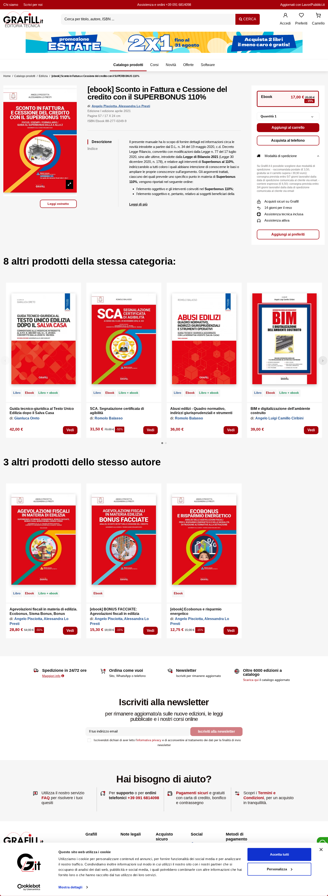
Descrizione (102, 142)
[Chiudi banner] (321, 849)
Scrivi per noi (32, 4)
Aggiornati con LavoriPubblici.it (302, 4)
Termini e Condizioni (259, 795)
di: (89, 106)
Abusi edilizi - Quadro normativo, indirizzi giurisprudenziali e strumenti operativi (201, 413)
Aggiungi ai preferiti (288, 234)
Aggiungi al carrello (288, 127)
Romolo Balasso (109, 418)
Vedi (70, 430)
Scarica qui (251, 680)
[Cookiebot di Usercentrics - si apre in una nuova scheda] (28, 887)
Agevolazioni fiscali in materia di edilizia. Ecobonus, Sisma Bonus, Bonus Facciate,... (43, 613)
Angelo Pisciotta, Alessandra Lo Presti (121, 106)
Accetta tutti (279, 854)
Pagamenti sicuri (192, 793)
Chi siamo (10, 4)
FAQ (46, 798)
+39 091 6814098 (178, 4)
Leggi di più (138, 204)
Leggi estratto (58, 203)
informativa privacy (149, 740)
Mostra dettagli (70, 887)
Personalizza (277, 869)
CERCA (249, 19)
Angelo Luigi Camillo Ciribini (279, 418)
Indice (92, 149)
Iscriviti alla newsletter (216, 731)
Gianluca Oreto (26, 418)
